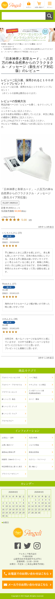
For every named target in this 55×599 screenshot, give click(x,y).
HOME (3, 44)
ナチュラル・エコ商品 (37, 385)
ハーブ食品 (33, 377)
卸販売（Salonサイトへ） (11, 459)
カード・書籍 (34, 399)
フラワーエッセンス (9, 392)
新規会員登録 (34, 452)
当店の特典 (33, 438)
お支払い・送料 (8, 438)
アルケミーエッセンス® (11, 377)
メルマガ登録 (34, 445)
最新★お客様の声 (8, 452)
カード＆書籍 (30, 44)
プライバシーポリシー (10, 474)
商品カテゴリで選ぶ (15, 44)
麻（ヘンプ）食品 (8, 399)
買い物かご (33, 466)
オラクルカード (8, 46)
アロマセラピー (8, 421)
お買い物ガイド (8, 445)
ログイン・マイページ (37, 459)
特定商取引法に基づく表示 (12, 466)
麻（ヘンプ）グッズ (9, 406)
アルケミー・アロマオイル (12, 385)
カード (39, 44)
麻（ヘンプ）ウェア (9, 414)
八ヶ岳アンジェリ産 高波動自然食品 (36, 392)
